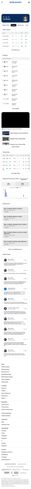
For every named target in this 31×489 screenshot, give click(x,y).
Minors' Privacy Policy (7, 409)
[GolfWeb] (15, 475)
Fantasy (14, 25)
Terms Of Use (5, 404)
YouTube (3, 430)
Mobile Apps (4, 382)
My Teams (4, 457)
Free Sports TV (5, 372)
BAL (7, 62)
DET (7, 71)
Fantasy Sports (5, 369)
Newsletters (4, 454)
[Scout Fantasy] (23, 472)
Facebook (3, 438)
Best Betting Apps (6, 374)
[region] (15, 120)
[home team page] (5, 62)
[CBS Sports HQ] (22, 464)
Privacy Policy (5, 407)
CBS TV (3, 398)
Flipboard (4, 446)
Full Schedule (15, 108)
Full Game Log (15, 50)
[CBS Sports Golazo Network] (15, 466)
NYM (7, 99)
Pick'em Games (5, 367)
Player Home (5, 25)
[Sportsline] (16, 469)
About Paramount (6, 393)
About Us (3, 388)
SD (7, 85)
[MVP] (16, 472)
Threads (3, 443)
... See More (6, 211)
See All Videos (15, 146)
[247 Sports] (6, 469)
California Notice (5, 415)
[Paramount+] (26, 469)
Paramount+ (4, 395)
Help (2, 422)
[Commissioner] (8, 472)
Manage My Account (6, 452)
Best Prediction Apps (7, 377)
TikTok (3, 433)
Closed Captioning (6, 413)
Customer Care (5, 424)
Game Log (20, 25)
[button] (2, 2)
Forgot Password (5, 459)
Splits (27, 25)
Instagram (4, 435)
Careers (3, 390)
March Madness (5, 379)
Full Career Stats (15, 173)
